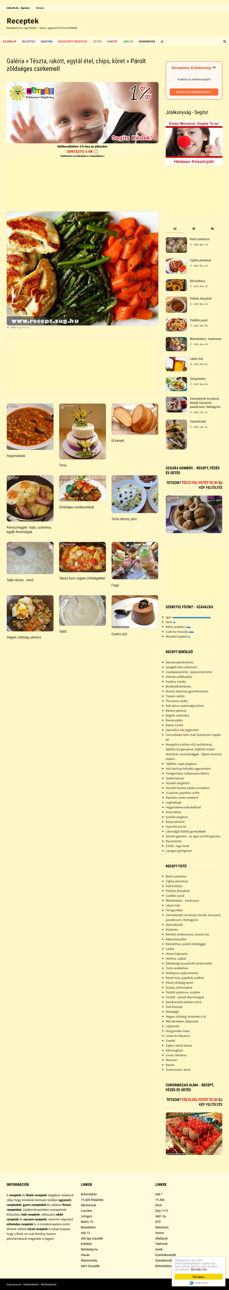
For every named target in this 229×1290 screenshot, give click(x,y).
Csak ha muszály (177, 632)
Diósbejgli (172, 1012)
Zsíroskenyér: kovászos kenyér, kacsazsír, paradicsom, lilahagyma (205, 403)
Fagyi (115, 585)
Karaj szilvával (175, 822)
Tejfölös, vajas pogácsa (181, 764)
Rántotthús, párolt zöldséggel (186, 944)
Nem (169, 622)
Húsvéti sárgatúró (178, 783)
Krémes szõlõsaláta (179, 677)
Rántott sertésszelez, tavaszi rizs (187, 934)
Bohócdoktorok (164, 1266)
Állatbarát (161, 1238)
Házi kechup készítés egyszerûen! (188, 768)
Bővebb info (199, 1269)
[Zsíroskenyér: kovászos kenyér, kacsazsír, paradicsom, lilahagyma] (176, 399)
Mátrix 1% (87, 1222)
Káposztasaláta (176, 939)
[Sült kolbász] (176, 281)
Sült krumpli (174, 1007)
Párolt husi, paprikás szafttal (185, 978)
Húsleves (172, 929)
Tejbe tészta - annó (20, 580)
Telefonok (161, 1244)
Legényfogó (173, 802)
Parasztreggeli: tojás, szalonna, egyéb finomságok (29, 529)
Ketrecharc (162, 1227)
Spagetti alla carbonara (181, 667)
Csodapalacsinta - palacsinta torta (189, 672)
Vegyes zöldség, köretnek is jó (186, 1016)
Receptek (23, 21)
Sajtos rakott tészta (179, 1045)
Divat (158, 1205)
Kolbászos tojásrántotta (182, 973)
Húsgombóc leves (178, 1031)
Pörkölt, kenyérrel (200, 298)
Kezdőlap (9, 41)
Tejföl (63, 631)
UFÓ (158, 1222)
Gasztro (47, 41)
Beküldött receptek (72, 41)
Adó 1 (159, 1194)
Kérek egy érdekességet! (193, 92)
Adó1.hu (160, 1216)
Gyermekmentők (165, 1255)
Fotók (97, 41)
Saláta (170, 949)
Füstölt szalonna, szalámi (183, 992)
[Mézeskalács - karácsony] (176, 339)
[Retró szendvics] (176, 240)
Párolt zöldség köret (179, 983)
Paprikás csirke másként (182, 797)
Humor (159, 1233)
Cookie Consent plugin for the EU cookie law (199, 1283)
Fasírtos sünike (176, 681)
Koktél (113, 41)
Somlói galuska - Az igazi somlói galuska (193, 836)
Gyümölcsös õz (176, 826)
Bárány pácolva (176, 710)
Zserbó (170, 1041)
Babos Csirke (174, 725)
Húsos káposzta (176, 954)
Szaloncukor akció (178, 1070)
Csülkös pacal (199, 320)
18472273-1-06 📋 (82, 151)
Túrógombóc (198, 379)
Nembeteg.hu (89, 1249)
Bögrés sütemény (177, 715)
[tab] (175, 229)
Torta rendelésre (177, 968)
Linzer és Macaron (178, 1036)
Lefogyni (86, 1216)
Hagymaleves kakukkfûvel (183, 807)
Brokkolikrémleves (178, 686)
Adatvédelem (31, 1284)
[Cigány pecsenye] (176, 261)
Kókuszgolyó (174, 1050)
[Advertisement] (82, 183)
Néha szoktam (176, 627)
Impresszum (14, 1284)
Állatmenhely (89, 1260)
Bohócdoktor (89, 1194)
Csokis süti (119, 634)
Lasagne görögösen (179, 851)
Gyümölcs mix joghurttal (182, 730)
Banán (170, 1065)
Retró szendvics (200, 239)
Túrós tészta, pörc (124, 519)
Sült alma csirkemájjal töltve (185, 706)
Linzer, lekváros (176, 1055)
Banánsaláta (174, 720)
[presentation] (175, 229)
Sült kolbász (197, 281)
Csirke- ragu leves (177, 846)
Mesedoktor (88, 1227)
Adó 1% (128, 41)
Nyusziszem (174, 841)
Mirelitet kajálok (177, 636)
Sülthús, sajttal (176, 958)
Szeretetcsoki (163, 1260)
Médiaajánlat (48, 1284)
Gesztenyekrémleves (180, 662)
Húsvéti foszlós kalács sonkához (187, 788)
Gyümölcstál (198, 421)
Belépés (40, 7)
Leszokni (86, 1210)
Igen (169, 617)
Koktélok (86, 1244)
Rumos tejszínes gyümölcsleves (187, 691)
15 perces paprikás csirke (182, 793)
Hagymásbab (16, 456)
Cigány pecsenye (200, 260)
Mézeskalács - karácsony (205, 339)
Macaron (171, 1060)
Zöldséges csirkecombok (76, 507)
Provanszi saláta (177, 701)
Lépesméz (172, 1026)
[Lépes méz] (176, 359)
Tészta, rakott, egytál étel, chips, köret (77, 61)
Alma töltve (173, 812)
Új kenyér (117, 440)
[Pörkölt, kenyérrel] (176, 299)
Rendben (198, 1276)
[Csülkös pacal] (176, 321)
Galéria (15, 61)
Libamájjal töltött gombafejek (186, 831)
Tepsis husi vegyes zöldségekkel (82, 578)
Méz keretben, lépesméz (182, 1021)
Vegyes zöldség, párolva (24, 637)
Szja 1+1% (161, 1210)
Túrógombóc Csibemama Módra (187, 773)
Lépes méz (196, 358)
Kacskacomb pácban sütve (184, 1002)
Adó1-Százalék (90, 1266)
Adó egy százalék (92, 1238)
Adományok (147, 41)
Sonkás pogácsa (177, 817)
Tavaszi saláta (175, 696)
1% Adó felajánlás (92, 1200)
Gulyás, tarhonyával (179, 987)
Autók (159, 1249)
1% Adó (160, 1200)
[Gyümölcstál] (176, 422)
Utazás (85, 1255)
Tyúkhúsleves (175, 778)
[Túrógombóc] (176, 379)
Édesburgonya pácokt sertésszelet (189, 963)
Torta (62, 465)
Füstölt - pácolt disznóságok (185, 997)
